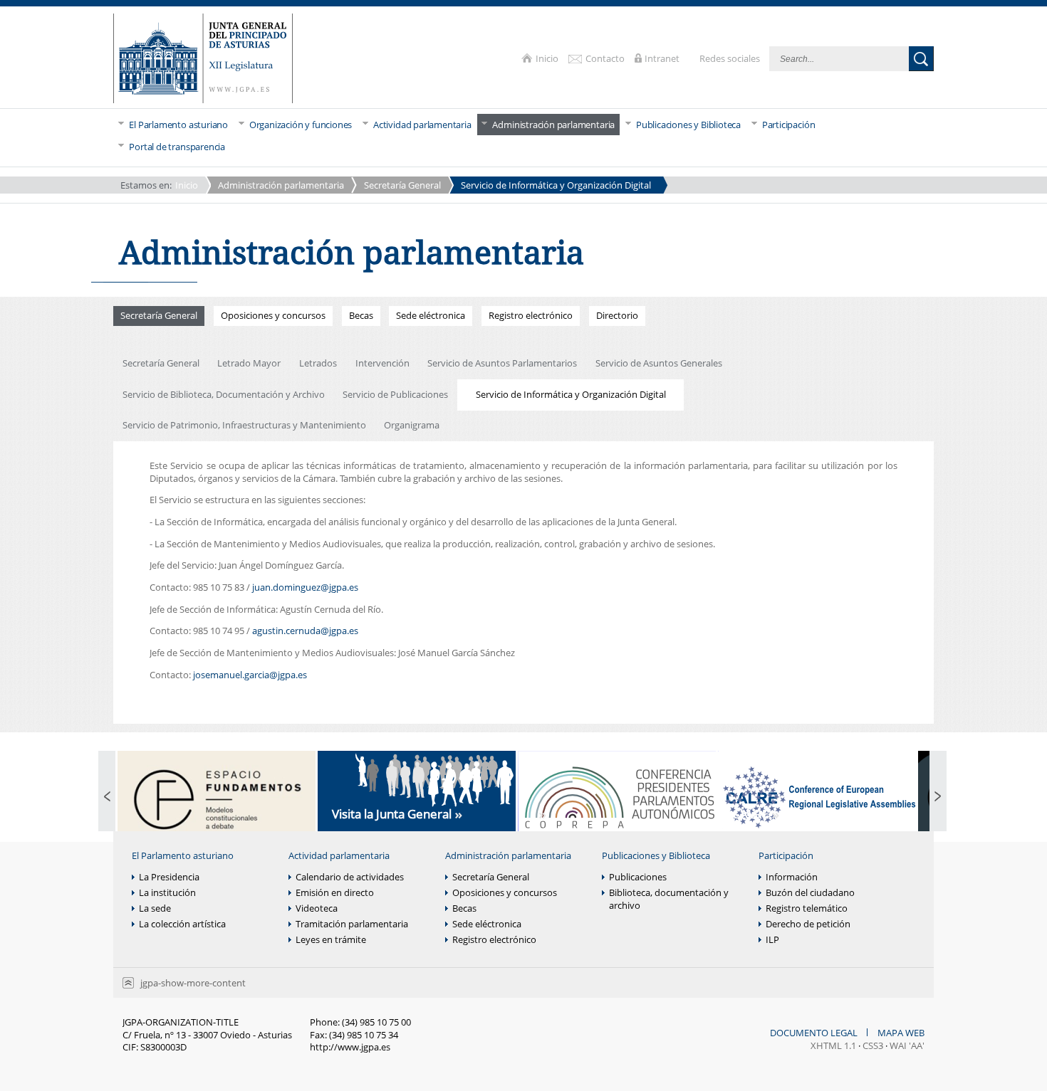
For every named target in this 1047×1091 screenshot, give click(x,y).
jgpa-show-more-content (193, 983)
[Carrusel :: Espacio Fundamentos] (217, 797)
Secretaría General (402, 185)
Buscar (921, 58)
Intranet (663, 58)
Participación (786, 856)
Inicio (548, 58)
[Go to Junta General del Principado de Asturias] (203, 59)
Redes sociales (730, 58)
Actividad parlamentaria (339, 856)
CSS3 (873, 1045)
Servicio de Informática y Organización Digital (556, 185)
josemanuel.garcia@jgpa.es (250, 674)
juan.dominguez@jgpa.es (305, 587)
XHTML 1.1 (833, 1045)
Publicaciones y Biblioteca (656, 856)
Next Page (938, 797)
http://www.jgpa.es (350, 1046)
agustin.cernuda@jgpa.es (305, 630)
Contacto (606, 58)
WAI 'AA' (907, 1045)
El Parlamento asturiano (183, 856)
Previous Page (106, 797)
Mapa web (900, 1032)
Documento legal (815, 1032)
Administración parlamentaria (281, 185)
